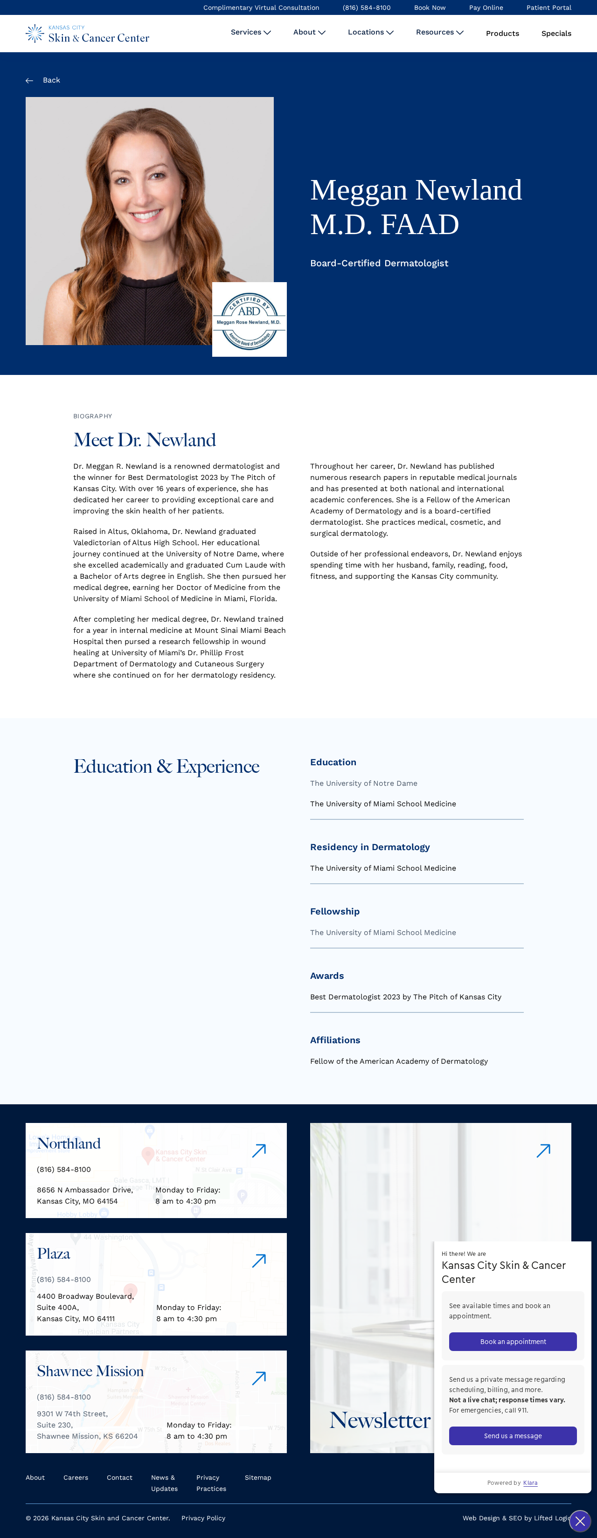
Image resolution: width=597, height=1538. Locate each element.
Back (50, 80)
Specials (556, 33)
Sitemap (258, 1477)
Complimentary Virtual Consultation (261, 7)
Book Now (430, 7)
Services (247, 32)
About (305, 32)
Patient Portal (549, 7)
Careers (75, 1477)
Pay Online (486, 7)
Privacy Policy (203, 1518)
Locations (367, 32)
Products (502, 33)
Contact (119, 1477)
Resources (436, 32)
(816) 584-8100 (367, 7)
